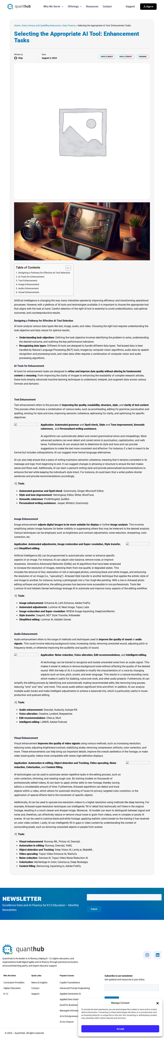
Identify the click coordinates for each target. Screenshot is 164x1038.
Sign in (149, 6)
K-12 (6, 993)
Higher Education (12, 988)
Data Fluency (69, 25)
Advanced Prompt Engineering (75, 988)
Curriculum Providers (14, 982)
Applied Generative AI (70, 993)
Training (143, 57)
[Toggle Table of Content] (66, 268)
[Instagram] (147, 955)
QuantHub (20, 6)
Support (130, 6)
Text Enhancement (27, 280)
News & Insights (39, 982)
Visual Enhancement (28, 292)
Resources (92, 6)
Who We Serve (51, 6)
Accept (120, 1028)
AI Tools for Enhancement (31, 276)
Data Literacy (125, 57)
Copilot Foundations (70, 982)
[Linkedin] (158, 955)
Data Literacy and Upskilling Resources (41, 25)
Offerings (73, 6)
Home (17, 25)
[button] (157, 1002)
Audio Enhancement (28, 288)
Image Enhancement (28, 284)
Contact (107, 6)
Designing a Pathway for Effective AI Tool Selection (44, 272)
